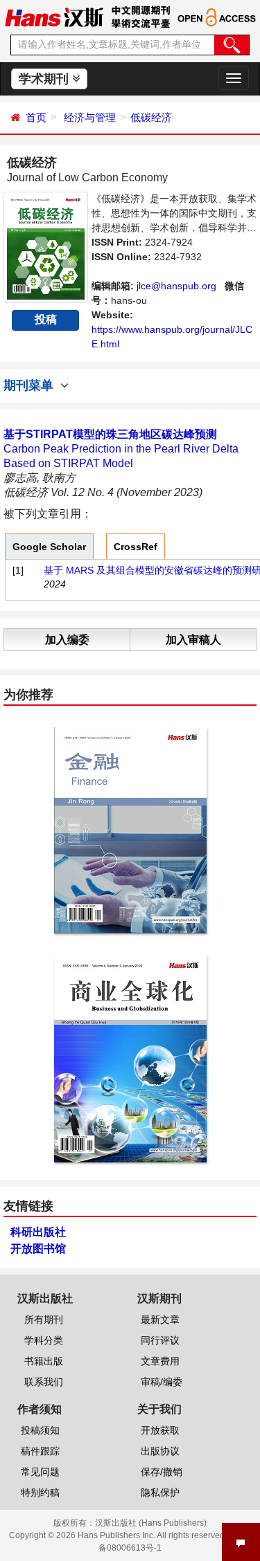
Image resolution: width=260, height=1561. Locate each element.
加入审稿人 (193, 640)
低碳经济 (151, 117)
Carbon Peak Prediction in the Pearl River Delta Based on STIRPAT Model (121, 448)
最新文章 (160, 1319)
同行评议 (160, 1340)
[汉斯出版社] (54, 16)
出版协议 (160, 1451)
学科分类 (43, 1340)
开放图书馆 (38, 1248)
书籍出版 (43, 1361)
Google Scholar (49, 546)
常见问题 (40, 1471)
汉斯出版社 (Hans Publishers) (151, 1523)
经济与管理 (90, 117)
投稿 (46, 319)
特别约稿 (40, 1492)
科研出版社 (38, 1232)
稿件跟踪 (40, 1451)
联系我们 (43, 1381)
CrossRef (135, 546)
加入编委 (67, 640)
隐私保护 (160, 1492)
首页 (36, 117)
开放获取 (160, 1430)
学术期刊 (45, 79)
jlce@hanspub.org (176, 285)
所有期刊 (43, 1319)
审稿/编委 (161, 1381)
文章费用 (160, 1361)
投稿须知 (40, 1430)
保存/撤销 (161, 1471)
